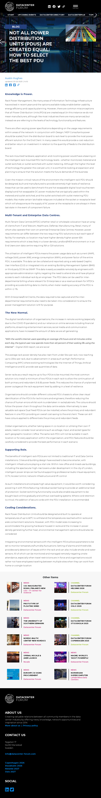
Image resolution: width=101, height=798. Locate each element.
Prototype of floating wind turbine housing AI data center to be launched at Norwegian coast (33, 605)
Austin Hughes (13, 78)
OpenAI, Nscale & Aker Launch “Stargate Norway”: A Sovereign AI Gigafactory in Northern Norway (34, 656)
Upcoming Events (27, 15)
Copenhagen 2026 (15, 763)
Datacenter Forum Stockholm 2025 (81, 622)
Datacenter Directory (52, 15)
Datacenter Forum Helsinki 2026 (81, 587)
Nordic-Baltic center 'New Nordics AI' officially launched (35, 639)
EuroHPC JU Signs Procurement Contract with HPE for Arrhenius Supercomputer (34, 674)
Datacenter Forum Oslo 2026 (81, 605)
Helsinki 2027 (12, 769)
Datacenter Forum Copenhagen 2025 (81, 639)
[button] (96, 15)
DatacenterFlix (76, 15)
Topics (92, 15)
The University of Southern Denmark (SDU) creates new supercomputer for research (34, 622)
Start (11, 15)
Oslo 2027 (10, 772)
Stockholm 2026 (13, 766)
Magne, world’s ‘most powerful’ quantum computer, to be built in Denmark (82, 656)
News (26, 583)
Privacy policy (30, 725)
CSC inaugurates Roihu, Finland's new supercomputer (34, 587)
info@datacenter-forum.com (20, 754)
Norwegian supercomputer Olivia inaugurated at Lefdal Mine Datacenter (81, 674)
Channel (75, 583)
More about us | (13, 725)
